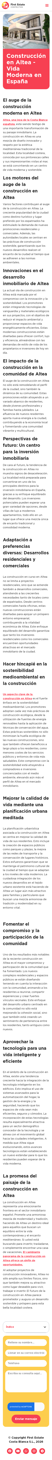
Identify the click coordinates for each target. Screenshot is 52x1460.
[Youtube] (18, 1451)
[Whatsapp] (26, 1451)
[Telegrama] (42, 1451)
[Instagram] (34, 1451)
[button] (45, 1327)
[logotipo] (13, 5)
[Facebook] (10, 1451)
